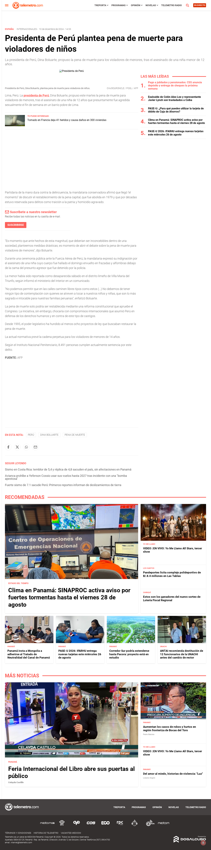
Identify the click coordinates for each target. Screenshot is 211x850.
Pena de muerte (75, 434)
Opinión (135, 5)
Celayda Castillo (16, 782)
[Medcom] (163, 825)
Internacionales (27, 29)
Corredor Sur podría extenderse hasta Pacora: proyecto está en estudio (129, 654)
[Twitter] (17, 447)
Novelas (151, 5)
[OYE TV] (76, 825)
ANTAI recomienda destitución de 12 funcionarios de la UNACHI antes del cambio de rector (181, 654)
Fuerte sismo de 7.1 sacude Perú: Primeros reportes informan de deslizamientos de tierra (63, 485)
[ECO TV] (105, 825)
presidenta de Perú (36, 95)
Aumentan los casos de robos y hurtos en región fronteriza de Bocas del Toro (169, 728)
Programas (118, 5)
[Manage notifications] (203, 842)
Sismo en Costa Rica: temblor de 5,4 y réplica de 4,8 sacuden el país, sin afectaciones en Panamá (68, 469)
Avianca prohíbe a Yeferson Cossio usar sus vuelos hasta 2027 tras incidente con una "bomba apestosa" (66, 477)
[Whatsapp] (26, 447)
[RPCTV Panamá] (62, 825)
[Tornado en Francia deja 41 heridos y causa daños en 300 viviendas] (15, 125)
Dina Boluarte (49, 434)
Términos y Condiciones (18, 833)
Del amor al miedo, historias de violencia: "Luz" (173, 773)
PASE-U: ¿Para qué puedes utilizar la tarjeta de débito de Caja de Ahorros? (176, 110)
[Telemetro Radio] (149, 825)
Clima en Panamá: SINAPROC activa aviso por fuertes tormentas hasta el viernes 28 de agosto (176, 121)
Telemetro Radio (171, 5)
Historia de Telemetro (46, 833)
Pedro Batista (148, 734)
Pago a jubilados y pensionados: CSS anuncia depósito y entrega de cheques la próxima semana (175, 85)
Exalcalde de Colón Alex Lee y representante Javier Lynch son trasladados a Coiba (174, 98)
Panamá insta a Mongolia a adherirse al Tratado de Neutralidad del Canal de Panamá (28, 654)
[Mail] (35, 447)
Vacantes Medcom (71, 833)
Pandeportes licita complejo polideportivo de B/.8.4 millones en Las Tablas (172, 574)
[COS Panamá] (91, 825)
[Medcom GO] (47, 825)
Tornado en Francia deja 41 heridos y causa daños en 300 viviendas (66, 120)
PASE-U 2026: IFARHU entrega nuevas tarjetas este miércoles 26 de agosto (175, 133)
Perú (31, 434)
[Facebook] (8, 447)
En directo (199, 5)
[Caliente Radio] (134, 825)
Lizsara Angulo (149, 778)
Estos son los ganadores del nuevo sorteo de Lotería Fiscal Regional (171, 598)
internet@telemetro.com (21, 842)
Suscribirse (15, 225)
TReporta (100, 5)
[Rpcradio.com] (120, 825)
